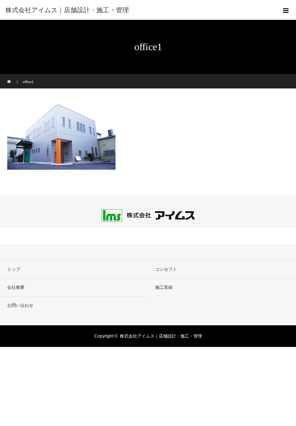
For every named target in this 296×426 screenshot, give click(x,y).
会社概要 (16, 287)
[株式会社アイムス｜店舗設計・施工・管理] (137, 10)
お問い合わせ (20, 305)
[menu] (286, 10)
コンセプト (166, 269)
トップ (13, 269)
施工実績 (164, 287)
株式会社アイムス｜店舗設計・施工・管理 (161, 336)
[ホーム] (9, 76)
